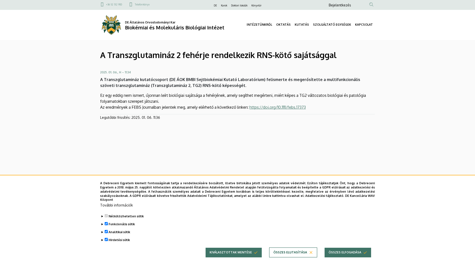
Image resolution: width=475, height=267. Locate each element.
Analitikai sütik (119, 232)
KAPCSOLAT (364, 24)
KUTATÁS (302, 24)
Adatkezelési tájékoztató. (324, 195)
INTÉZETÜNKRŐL (259, 24)
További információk (116, 205)
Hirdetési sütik (119, 240)
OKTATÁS (283, 24)
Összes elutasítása (290, 252)
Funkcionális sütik (122, 224)
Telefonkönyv (142, 4)
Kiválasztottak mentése (231, 252)
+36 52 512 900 (114, 4)
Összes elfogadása (345, 252)
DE (215, 5)
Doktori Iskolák (239, 5)
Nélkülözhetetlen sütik (126, 216)
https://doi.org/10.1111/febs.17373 (277, 107)
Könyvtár (256, 5)
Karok (224, 5)
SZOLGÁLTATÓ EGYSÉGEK (332, 24)
